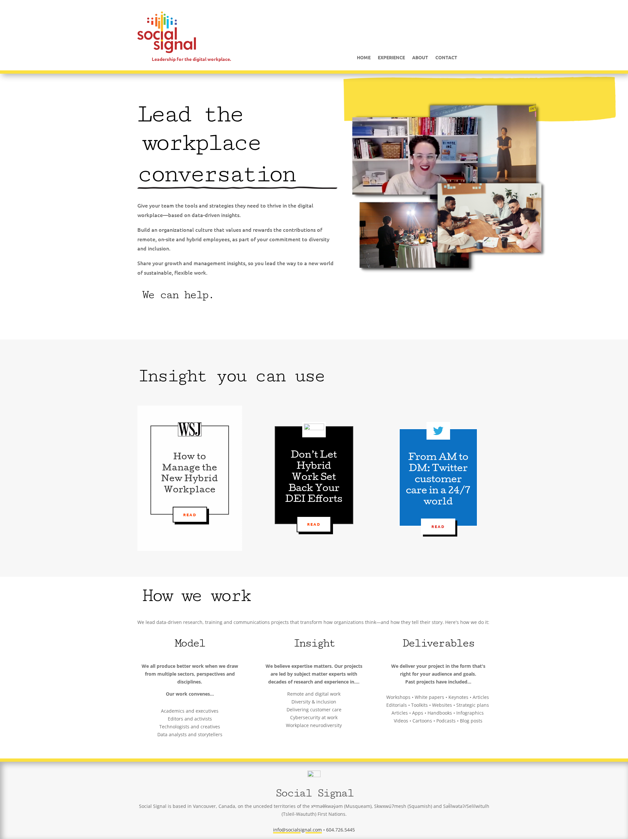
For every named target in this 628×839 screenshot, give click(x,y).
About (420, 57)
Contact (446, 57)
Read (190, 514)
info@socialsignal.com (297, 830)
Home (364, 57)
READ (314, 524)
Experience (391, 57)
